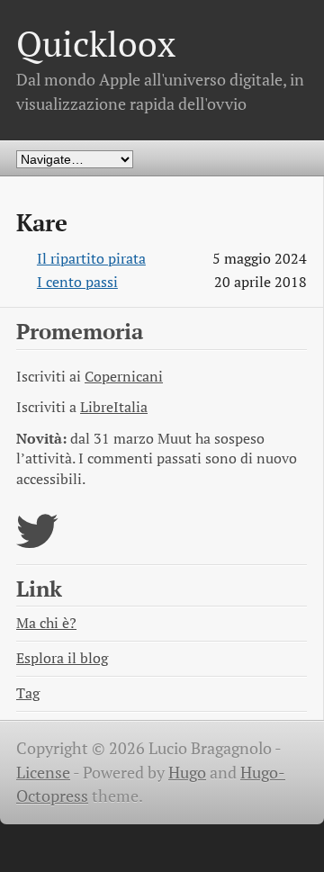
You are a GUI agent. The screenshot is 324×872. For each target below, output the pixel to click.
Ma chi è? (46, 623)
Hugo (187, 772)
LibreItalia (114, 407)
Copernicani (124, 376)
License (43, 772)
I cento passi (77, 282)
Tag (28, 693)
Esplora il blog (62, 658)
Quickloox (96, 44)
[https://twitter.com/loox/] (37, 542)
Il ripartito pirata (91, 258)
